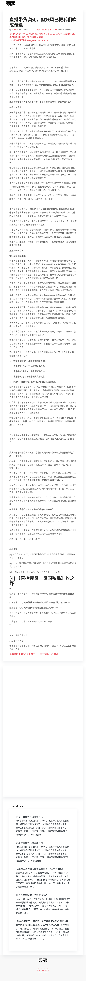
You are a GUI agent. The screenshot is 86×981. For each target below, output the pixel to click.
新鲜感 (46, 30)
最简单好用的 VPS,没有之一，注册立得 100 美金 (33, 654)
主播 (42, 30)
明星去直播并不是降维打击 (29, 817)
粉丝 (55, 30)
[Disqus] (43, 704)
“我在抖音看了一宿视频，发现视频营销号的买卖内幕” (42, 921)
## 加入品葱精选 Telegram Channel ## (28, 40)
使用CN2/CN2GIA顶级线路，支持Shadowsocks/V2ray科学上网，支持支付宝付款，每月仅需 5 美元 (42, 35)
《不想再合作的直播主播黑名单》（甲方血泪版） (40, 869)
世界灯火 (15, 30)
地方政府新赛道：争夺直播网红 (31, 895)
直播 (38, 30)
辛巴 (51, 30)
